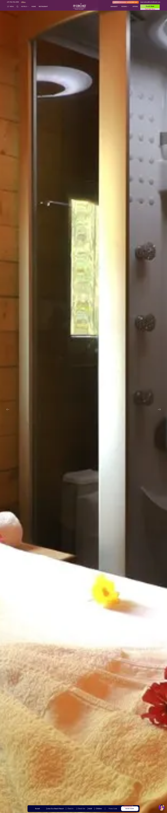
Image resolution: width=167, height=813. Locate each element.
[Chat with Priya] (161, 807)
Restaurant (43, 6)
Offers (135, 6)
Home (34, 6)
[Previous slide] (8, 409)
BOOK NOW (130, 809)
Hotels (24, 6)
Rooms (124, 6)
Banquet (114, 6)
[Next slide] (159, 409)
